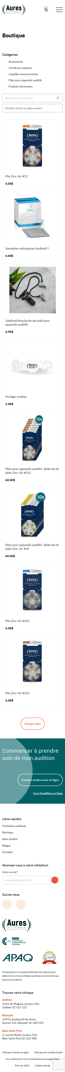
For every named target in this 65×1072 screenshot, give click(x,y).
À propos (7, 852)
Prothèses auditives (14, 826)
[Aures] (14, 9)
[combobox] (32, 108)
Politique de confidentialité (48, 1052)
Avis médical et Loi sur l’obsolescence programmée (32, 1059)
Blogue (6, 845)
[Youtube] (21, 904)
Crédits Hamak (42, 1065)
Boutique (7, 832)
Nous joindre (9, 839)
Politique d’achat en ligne (15, 1052)
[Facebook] (7, 904)
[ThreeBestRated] (49, 958)
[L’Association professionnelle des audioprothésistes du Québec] (17, 957)
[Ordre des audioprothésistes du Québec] (14, 941)
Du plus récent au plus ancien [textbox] (23, 108)
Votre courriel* (10, 872)
